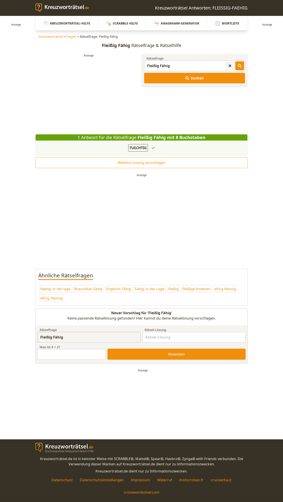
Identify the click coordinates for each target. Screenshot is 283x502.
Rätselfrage (155, 58)
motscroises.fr (191, 480)
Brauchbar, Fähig (88, 288)
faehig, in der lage (55, 288)
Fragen (71, 36)
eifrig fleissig (225, 288)
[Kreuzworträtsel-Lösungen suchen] (239, 65)
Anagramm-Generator (180, 23)
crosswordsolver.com (141, 492)
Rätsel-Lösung (155, 330)
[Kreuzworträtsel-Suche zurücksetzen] (230, 65)
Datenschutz (62, 480)
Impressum (140, 480)
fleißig (173, 288)
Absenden (176, 354)
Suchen (197, 78)
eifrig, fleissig (51, 298)
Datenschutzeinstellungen (102, 480)
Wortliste (230, 23)
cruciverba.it (221, 480)
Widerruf (164, 480)
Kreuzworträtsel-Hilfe (70, 23)
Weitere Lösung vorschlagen (141, 162)
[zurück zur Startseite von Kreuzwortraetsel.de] (64, 8)
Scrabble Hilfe (125, 23)
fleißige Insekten (196, 288)
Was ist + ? (50, 347)
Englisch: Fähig (118, 288)
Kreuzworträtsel (51, 36)
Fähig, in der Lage (149, 288)
